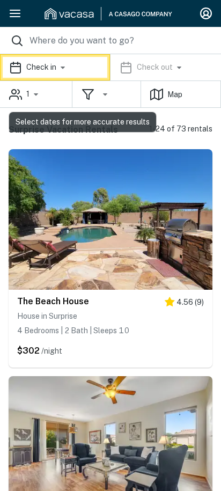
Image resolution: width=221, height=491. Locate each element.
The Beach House (53, 301)
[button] (110, 67)
